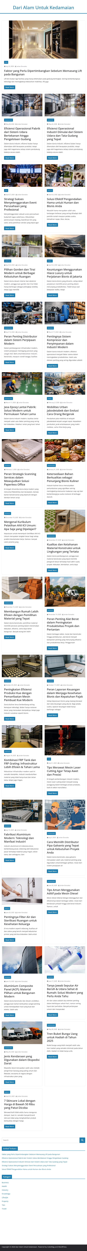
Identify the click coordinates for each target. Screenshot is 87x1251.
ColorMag (50, 1247)
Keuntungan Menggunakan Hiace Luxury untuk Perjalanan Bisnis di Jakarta (64, 273)
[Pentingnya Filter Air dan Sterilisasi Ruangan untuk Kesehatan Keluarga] (22, 891)
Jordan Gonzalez (22, 66)
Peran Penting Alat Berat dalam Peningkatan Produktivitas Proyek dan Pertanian (63, 624)
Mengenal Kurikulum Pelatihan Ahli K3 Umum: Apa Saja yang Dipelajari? (20, 525)
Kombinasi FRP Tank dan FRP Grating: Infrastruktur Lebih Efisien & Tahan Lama (22, 763)
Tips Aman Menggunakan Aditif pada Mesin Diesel (63, 891)
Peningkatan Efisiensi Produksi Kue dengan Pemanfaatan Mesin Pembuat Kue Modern (18, 694)
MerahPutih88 (7, 1218)
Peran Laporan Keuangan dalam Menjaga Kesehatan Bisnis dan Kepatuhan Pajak (65, 692)
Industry (50, 120)
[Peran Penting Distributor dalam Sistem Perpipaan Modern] (22, 313)
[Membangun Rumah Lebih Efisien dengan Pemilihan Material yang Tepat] (22, 588)
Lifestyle (7, 261)
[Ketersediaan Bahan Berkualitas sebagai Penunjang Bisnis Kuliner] (65, 450)
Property (8, 751)
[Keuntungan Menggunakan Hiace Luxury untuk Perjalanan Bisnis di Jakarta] (65, 246)
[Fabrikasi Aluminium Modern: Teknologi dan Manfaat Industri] (22, 811)
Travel (50, 261)
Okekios (5, 1233)
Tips (6, 62)
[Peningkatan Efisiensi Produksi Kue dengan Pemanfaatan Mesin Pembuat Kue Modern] (22, 666)
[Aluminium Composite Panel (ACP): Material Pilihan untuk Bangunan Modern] (22, 960)
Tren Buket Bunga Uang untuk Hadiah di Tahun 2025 (62, 1037)
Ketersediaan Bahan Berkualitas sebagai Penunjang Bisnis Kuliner (63, 477)
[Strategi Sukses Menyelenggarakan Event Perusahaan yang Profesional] (22, 175)
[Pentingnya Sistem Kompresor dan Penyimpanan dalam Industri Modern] (65, 313)
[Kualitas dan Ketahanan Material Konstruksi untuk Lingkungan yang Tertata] (65, 521)
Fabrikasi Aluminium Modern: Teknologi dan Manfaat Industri (19, 837)
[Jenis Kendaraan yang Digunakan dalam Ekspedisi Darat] (22, 1033)
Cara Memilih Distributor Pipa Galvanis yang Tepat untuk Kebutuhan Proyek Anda (63, 847)
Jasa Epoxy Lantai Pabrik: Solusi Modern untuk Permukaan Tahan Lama (20, 410)
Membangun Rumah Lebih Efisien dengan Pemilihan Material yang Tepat (21, 615)
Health (50, 190)
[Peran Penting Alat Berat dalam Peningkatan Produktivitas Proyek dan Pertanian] (65, 592)
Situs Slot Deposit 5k (9, 1221)
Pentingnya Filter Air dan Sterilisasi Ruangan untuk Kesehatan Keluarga (20, 920)
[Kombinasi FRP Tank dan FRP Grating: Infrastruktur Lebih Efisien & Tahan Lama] (22, 736)
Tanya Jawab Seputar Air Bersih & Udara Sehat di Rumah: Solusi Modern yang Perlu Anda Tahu (65, 991)
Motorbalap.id (7, 1230)
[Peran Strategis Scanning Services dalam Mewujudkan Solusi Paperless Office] (22, 450)
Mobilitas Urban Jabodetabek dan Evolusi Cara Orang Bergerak (63, 410)
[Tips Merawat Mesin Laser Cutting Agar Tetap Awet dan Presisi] (65, 740)
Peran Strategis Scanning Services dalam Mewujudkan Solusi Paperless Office (20, 479)
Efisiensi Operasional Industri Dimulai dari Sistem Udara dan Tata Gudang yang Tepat (65, 134)
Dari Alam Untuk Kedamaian (43, 7)
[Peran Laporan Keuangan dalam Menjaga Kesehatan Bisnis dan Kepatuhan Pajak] (65, 666)
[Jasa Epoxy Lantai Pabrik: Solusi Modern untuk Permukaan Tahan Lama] (22, 383)
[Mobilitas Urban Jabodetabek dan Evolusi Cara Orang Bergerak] (65, 383)
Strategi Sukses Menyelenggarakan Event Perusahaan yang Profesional (20, 204)
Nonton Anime (7, 1216)
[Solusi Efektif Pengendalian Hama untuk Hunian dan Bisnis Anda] (65, 175)
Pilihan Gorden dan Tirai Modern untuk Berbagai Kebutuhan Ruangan (19, 273)
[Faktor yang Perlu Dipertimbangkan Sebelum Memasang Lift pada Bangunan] (43, 40)
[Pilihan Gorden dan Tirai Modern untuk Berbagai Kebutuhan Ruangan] (22, 246)
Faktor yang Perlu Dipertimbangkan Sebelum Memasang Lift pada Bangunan (43, 72)
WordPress (62, 1247)
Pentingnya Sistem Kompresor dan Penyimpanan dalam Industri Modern (60, 341)
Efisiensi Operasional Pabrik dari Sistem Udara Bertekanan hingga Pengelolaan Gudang (22, 134)
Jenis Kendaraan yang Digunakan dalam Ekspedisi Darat (22, 1059)
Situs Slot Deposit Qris (10, 1224)
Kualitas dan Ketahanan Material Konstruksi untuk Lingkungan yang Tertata (63, 547)
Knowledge (8, 120)
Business (50, 328)
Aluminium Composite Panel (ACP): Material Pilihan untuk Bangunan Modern (19, 991)
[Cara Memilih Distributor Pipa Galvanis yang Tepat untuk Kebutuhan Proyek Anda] (65, 815)
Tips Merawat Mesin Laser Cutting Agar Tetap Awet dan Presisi (64, 771)
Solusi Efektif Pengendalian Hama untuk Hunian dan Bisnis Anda (64, 202)
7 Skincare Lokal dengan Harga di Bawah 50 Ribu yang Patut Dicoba (19, 1104)
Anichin (5, 1227)
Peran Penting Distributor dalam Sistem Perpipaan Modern (20, 339)
